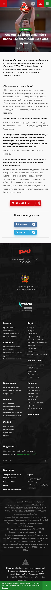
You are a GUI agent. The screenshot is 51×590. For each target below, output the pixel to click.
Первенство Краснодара (33, 395)
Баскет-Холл (34, 361)
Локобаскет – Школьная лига (33, 389)
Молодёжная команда (12, 353)
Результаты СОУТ (36, 574)
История (30, 331)
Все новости (8, 404)
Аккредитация (9, 394)
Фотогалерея (8, 432)
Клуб (30, 323)
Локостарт (31, 400)
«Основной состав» (35, 409)
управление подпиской (26, 454)
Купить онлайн (9, 328)
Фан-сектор (32, 374)
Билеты (7, 323)
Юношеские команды (12, 359)
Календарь (9, 383)
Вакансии (31, 349)
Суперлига (8, 350)
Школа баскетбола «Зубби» (35, 404)
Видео (5, 435)
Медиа (7, 422)
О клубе (30, 328)
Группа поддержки (35, 337)
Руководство (32, 334)
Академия (33, 415)
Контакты (31, 352)
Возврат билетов (10, 337)
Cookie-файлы (21, 574)
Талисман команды (35, 340)
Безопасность (33, 377)
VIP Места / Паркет (11, 334)
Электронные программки (9, 428)
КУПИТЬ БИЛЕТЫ (21, 203)
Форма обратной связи (37, 355)
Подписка (9, 447)
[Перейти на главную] (24, 7)
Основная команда (11, 347)
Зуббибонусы (32, 368)
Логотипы (31, 346)
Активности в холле (35, 365)
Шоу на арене (33, 371)
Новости (7, 400)
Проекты (32, 383)
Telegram (21, 232)
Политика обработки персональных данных (25, 568)
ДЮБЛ (5, 356)
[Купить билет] (47, 3)
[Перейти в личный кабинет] (40, 3)
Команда (8, 343)
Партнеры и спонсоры (37, 343)
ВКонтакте (21, 224)
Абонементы (8, 331)
